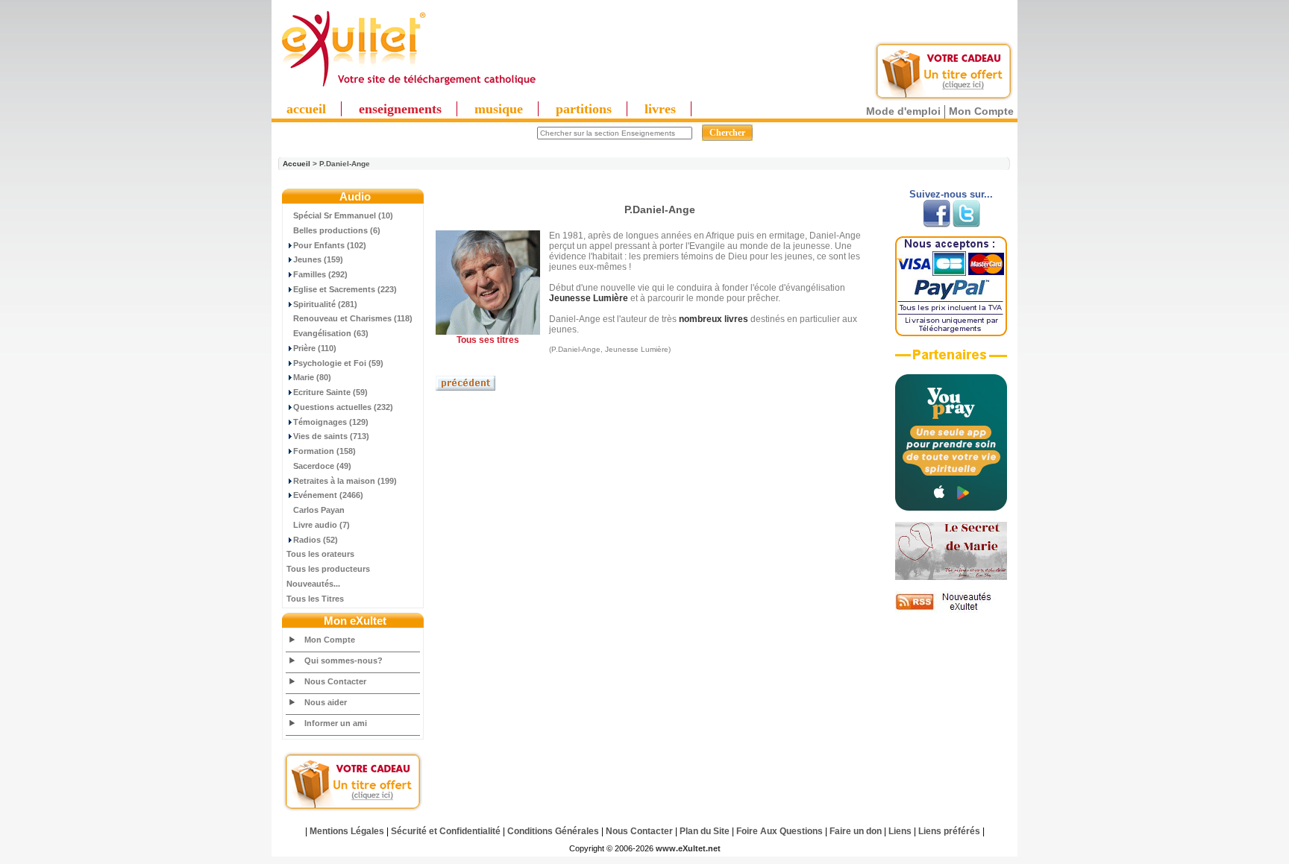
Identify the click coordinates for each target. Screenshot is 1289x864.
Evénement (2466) (328, 495)
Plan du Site (705, 831)
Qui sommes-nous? (343, 660)
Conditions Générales (553, 831)
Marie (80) (312, 377)
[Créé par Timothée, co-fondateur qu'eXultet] (951, 507)
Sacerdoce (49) (322, 465)
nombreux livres (713, 319)
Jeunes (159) (318, 259)
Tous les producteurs (328, 568)
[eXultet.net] (408, 87)
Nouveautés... (313, 583)
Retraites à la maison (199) (345, 480)
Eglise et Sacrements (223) (345, 289)
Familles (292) (320, 274)
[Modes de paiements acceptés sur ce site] (951, 333)
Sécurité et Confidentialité (446, 831)
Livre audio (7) (321, 524)
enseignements (400, 108)
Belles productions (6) (336, 230)
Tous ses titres (488, 340)
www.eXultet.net (688, 848)
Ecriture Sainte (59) (330, 392)
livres (660, 108)
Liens (900, 831)
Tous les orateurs (320, 553)
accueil (306, 108)
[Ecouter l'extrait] (951, 360)
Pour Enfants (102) (329, 245)
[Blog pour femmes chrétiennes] (951, 577)
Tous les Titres (315, 598)
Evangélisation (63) (330, 333)
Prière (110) (314, 348)
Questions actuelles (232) (343, 407)
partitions (584, 108)
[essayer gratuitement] (944, 98)
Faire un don (855, 831)
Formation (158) (324, 451)
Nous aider (325, 702)
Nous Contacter (335, 681)
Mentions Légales (347, 831)
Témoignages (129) (330, 421)
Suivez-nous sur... (951, 194)
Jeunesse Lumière (588, 298)
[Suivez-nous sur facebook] (936, 224)
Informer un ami (335, 723)
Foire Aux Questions (779, 831)
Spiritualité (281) (325, 304)
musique (498, 108)
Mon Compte (981, 111)
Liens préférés (949, 831)
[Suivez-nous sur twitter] (966, 224)
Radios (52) (315, 539)
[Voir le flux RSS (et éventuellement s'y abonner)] (951, 610)
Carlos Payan (319, 509)
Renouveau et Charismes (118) (353, 318)
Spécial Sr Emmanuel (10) (343, 215)
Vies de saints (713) (331, 436)
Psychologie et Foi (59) (338, 363)
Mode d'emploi (903, 111)
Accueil (296, 164)
